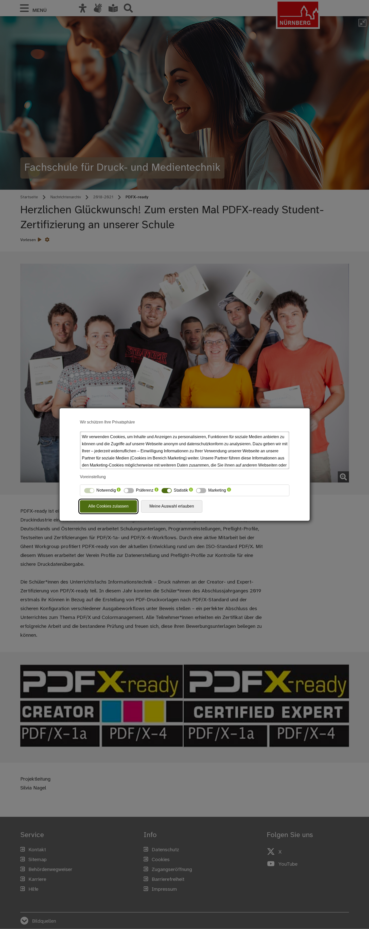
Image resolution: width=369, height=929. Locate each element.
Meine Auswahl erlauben (171, 506)
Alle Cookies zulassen (108, 506)
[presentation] (119, 490)
